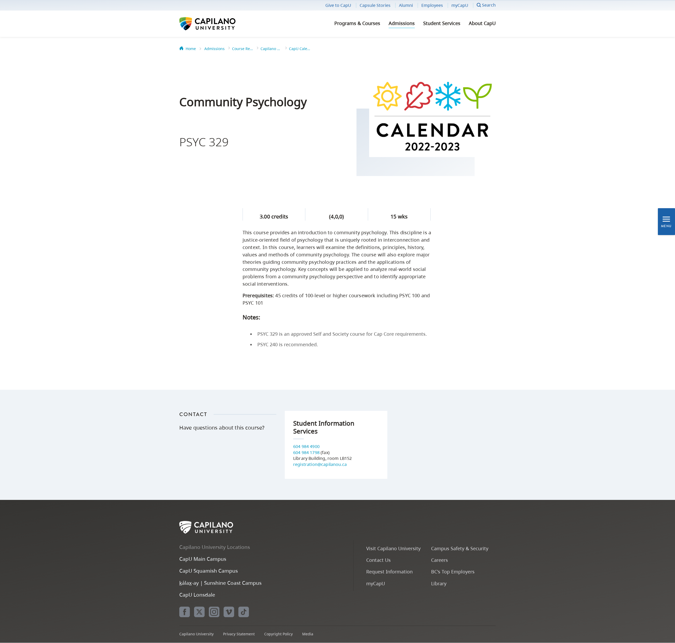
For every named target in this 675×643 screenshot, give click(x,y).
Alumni (406, 5)
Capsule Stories (375, 5)
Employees (432, 5)
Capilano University (221, 23)
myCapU (459, 5)
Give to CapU (338, 5)
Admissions (402, 23)
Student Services (441, 23)
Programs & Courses (357, 23)
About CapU (482, 23)
